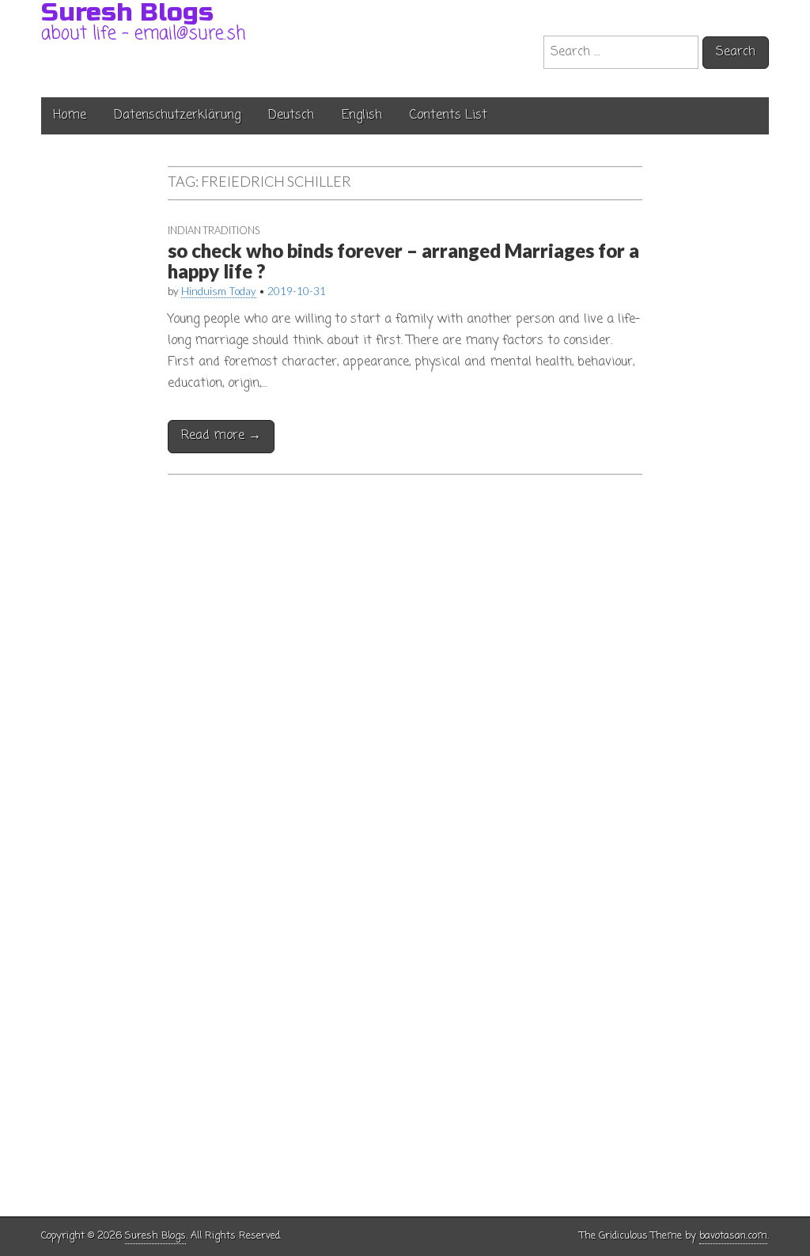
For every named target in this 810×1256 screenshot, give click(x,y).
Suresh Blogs (155, 1235)
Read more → (221, 435)
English (362, 115)
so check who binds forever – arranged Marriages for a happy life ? (403, 260)
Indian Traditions (213, 230)
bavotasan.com (733, 1235)
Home (69, 115)
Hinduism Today (218, 291)
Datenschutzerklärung (177, 115)
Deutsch (291, 115)
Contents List (448, 115)
